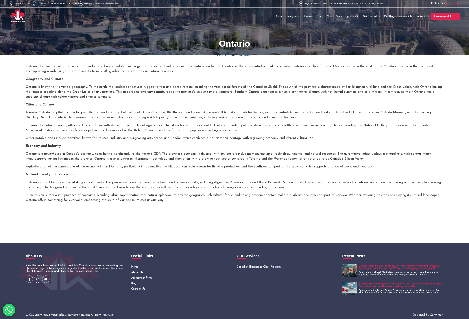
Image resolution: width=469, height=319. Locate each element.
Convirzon (436, 315)
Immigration (293, 16)
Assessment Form (445, 16)
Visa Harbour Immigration (234, 55)
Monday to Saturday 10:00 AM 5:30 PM (57, 4)
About (279, 16)
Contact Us (422, 16)
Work (339, 16)
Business (308, 16)
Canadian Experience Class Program (259, 267)
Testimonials (405, 16)
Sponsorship (352, 16)
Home (134, 267)
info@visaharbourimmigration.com (101, 4)
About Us (137, 272)
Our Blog (389, 16)
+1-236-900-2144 (22, 4)
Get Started (370, 16)
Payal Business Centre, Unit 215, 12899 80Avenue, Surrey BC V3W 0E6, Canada (343, 4)
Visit (329, 16)
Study (320, 16)
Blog (133, 283)
